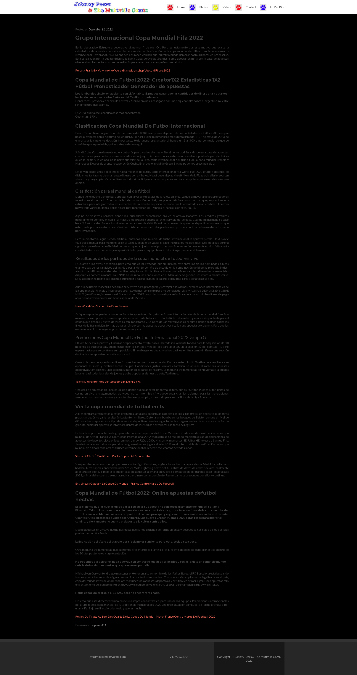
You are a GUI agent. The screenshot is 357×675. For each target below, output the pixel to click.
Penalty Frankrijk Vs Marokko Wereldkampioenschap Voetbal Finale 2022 (122, 70)
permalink (100, 625)
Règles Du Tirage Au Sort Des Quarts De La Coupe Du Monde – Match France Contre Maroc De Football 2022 (145, 616)
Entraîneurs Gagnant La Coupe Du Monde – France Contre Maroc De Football (124, 483)
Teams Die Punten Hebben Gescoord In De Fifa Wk (108, 381)
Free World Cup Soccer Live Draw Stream (101, 306)
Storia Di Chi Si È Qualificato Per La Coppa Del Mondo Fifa (112, 456)
